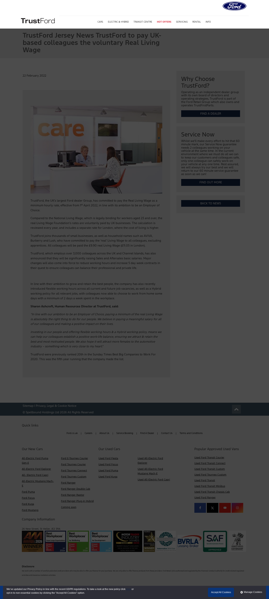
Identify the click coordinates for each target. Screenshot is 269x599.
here (128, 589)
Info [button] (208, 21)
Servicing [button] (182, 21)
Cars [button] (100, 21)
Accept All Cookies (221, 592)
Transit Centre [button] (143, 21)
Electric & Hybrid (118, 21)
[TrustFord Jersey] (38, 20)
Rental (196, 21)
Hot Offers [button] (164, 21)
